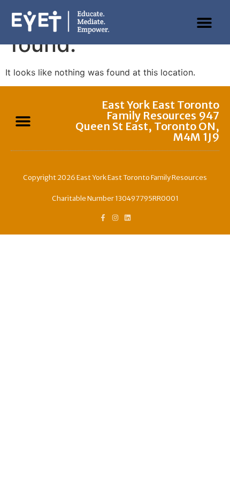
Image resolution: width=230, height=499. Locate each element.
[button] (205, 22)
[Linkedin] (127, 217)
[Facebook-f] (102, 217)
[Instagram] (115, 217)
